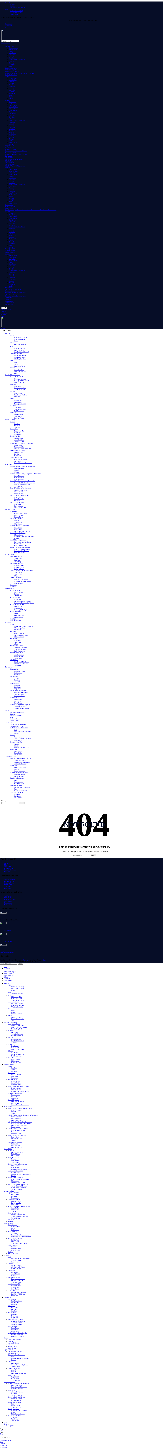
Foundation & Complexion (17, 59)
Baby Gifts (17, 504)
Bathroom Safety (19, 493)
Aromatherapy (9, 46)
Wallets (16, 576)
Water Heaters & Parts (20, 790)
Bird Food (17, 674)
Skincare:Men (9, 287)
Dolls (15, 730)
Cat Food (17, 681)
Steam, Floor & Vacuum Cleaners (20, 547)
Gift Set (11, 124)
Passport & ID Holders (21, 580)
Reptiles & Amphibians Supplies (20, 704)
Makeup (7, 211)
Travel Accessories (16, 577)
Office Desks (18, 595)
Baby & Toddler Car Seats (22, 484)
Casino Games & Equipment (22, 738)
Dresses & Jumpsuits (20, 371)
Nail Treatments (19, 411)
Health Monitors (19, 445)
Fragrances (12, 61)
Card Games (18, 737)
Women (12, 368)
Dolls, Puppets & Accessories (19, 728)
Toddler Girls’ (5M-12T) (21, 352)
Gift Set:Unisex (9, 162)
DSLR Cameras (19, 637)
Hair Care (13, 391)
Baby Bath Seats (19, 479)
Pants (15, 362)
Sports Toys (13, 749)
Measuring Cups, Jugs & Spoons (24, 536)
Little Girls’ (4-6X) (19, 348)
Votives (11, 98)
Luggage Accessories (16, 563)
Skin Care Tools (19, 418)
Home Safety (14, 765)
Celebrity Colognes (20, 388)
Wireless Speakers (19, 628)
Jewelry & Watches (20, 344)
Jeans (15, 373)
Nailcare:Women (10, 252)
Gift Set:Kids (9, 157)
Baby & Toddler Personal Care (19, 495)
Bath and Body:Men (11, 68)
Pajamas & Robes (19, 366)
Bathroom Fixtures (19, 774)
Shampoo (12, 64)
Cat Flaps (17, 680)
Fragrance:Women (10, 152)
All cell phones (18, 642)
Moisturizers (18, 416)
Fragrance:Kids (9, 146)
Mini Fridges (18, 522)
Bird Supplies (14, 669)
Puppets (16, 733)
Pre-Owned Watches (20, 357)
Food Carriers (18, 528)
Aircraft (16, 744)
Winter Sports (14, 720)
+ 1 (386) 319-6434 (6, 930)
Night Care (12, 134)
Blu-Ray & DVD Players (21, 662)
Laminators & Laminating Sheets (24, 603)
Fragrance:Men (9, 147)
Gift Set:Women (10, 164)
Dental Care (14, 429)
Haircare (7, 167)
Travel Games (18, 740)
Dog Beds (17, 685)
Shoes (16, 341)
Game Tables (18, 753)
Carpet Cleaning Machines (22, 549)
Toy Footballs (18, 754)
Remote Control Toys (16, 742)
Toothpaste (17, 434)
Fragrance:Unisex (10, 149)
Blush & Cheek (13, 107)
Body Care (12, 108)
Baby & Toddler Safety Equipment (20, 488)
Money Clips (18, 574)
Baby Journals (18, 506)
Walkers (16, 472)
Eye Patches (17, 461)
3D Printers (17, 599)
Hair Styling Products (20, 395)
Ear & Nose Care (19, 499)
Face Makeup (18, 402)
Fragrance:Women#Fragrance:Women (16, 154)
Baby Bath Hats (19, 476)
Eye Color (12, 58)
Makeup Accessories (20, 379)
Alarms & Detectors (20, 767)
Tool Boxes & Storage (17, 792)
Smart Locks (18, 658)
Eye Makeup (18, 400)
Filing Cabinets (18, 592)
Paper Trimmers (19, 615)
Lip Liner (12, 129)
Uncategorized (9, 304)
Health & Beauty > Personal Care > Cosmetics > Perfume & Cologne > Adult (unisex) (31, 210)
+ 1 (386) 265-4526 (6, 941)
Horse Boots (18, 699)
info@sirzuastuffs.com (7, 952)
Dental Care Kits (19, 431)
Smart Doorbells (19, 655)
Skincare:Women (10, 294)
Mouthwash (17, 432)
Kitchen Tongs (18, 535)
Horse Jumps (18, 703)
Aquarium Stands (19, 696)
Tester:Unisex (9, 301)
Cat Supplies (14, 676)
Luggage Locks (18, 567)
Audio (12, 624)
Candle (7, 76)
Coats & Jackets (19, 370)
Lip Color (12, 90)
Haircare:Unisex (10, 206)
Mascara (11, 132)
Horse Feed (17, 701)
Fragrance (8, 100)
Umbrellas (13, 585)
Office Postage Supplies (17, 604)
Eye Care (12, 56)
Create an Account (5, 1440)
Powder (11, 135)
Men (11, 360)
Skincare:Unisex (10, 291)
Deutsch (12, 4)
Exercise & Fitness (16, 715)
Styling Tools (13, 142)
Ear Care (16, 454)
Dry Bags (13, 586)
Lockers (16, 594)
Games (12, 735)
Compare (6, 1424)
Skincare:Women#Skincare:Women (15, 296)
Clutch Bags (18, 558)
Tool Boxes (17, 796)
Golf (11, 717)
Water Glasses (18, 515)
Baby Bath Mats (19, 477)
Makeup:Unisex (10, 249)
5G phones (17, 640)
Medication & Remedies (17, 450)
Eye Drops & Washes (20, 459)
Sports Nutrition (19, 440)
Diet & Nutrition (15, 436)
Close (1, 1430)
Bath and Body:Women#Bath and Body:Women (19, 73)
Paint (15, 780)
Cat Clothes (17, 678)
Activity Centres (19, 468)
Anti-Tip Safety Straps (20, 490)
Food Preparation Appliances (22, 542)
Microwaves (18, 544)
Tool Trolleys (18, 798)
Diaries (16, 613)
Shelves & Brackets (20, 764)
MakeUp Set (13, 130)
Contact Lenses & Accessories (23, 463)
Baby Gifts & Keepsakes (17, 502)
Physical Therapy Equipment (22, 448)
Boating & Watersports (17, 712)
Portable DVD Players (21, 663)
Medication (17, 456)
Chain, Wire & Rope (20, 760)
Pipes (15, 789)
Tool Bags (17, 794)
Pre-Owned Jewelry (20, 355)
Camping (13, 714)
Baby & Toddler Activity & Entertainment (22, 466)
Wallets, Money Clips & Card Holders (21, 570)
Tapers (11, 97)
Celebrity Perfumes (20, 389)
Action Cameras (19, 633)
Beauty (12, 422)
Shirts (16, 364)
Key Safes (17, 769)
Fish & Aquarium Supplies (18, 690)
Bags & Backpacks (16, 556)
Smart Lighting (18, 656)
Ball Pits (16, 470)
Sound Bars (17, 629)
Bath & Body (13, 49)
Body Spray (17, 386)
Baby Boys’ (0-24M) (20, 337)
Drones (16, 746)
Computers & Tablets (16, 645)
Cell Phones (14, 638)
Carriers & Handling (20, 707)
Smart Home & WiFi (16, 653)
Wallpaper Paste (19, 783)
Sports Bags (17, 562)
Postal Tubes (18, 608)
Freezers (16, 520)
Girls (11, 346)
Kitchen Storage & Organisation (20, 526)
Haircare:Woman (10, 208)
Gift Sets (11, 63)
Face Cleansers (18, 414)
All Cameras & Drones (21, 635)
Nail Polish (17, 407)
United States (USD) (16, 11)
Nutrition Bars (18, 438)
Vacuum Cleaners (19, 552)
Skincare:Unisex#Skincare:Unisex (15, 292)
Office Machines (15, 597)
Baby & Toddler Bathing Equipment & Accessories (25, 474)
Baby (12, 335)
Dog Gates (17, 689)
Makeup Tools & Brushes (21, 380)
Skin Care (13, 412)
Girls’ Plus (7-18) (19, 350)
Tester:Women (9, 303)
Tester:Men (8, 299)
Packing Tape (18, 606)
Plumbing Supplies (16, 785)
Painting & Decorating (17, 778)
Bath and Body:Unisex (12, 70)
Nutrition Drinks (19, 441)
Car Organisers (18, 486)
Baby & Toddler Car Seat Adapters (24, 483)
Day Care (12, 54)
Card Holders (18, 572)
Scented (11, 91)
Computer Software (20, 649)
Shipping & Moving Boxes (22, 610)
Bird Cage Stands (19, 671)
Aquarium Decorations (21, 692)
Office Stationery (15, 611)
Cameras (13, 631)
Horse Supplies (14, 697)
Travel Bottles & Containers (22, 581)
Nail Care (13, 405)
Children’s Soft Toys (16, 726)
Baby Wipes (17, 497)
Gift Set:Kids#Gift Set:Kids (13, 159)
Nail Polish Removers (20, 409)
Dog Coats (17, 687)
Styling (11, 66)
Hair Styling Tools (19, 382)
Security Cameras (19, 771)
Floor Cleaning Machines (21, 551)
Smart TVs (17, 665)
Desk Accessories (15, 620)
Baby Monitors (18, 492)
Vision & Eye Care (16, 457)
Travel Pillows (18, 583)
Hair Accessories (19, 393)
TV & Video (14, 660)
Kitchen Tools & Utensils (17, 533)
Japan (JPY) (14, 14)
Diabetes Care (18, 452)
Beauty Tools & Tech (16, 377)
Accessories (12, 102)
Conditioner (12, 53)
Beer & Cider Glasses (20, 513)
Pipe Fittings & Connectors (22, 787)
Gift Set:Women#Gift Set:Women (15, 166)
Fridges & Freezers (16, 518)
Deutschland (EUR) (16, 12)
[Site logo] (12, 39)
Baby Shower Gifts (20, 507)
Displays (13, 619)
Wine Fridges (18, 524)
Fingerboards (18, 751)
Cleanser (11, 51)
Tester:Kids (8, 297)
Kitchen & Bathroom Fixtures (19, 772)
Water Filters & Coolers (21, 545)
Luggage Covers (19, 565)
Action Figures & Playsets (18, 724)
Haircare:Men (9, 205)
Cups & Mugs (18, 517)
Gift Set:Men (9, 161)
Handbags (17, 560)
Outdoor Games (15, 719)
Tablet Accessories (19, 651)
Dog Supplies (14, 683)
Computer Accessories (20, 647)
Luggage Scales (19, 569)
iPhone (16, 644)
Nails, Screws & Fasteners (22, 762)
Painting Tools (18, 782)
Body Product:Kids (11, 75)
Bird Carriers (18, 673)
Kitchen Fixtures (19, 776)
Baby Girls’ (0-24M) (20, 339)
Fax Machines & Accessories (22, 601)
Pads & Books (18, 617)
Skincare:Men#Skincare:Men (14, 289)
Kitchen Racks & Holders (22, 531)
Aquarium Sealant (19, 694)
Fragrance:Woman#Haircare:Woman (16, 151)
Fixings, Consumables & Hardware (20, 758)
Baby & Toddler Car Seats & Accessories (22, 481)
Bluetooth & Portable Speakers (23, 626)
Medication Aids (19, 447)
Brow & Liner (13, 110)
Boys (11, 342)
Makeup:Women (10, 250)
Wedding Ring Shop (20, 359)
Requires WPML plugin (17, 7)
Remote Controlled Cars (21, 747)
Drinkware (13, 511)
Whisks (16, 538)
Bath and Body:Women (12, 71)
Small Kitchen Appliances (18, 540)
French (12, 6)
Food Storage (18, 529)
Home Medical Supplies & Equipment (21, 443)
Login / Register (8, 1426)
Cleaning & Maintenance (21, 708)
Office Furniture (15, 590)
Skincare (7, 254)
